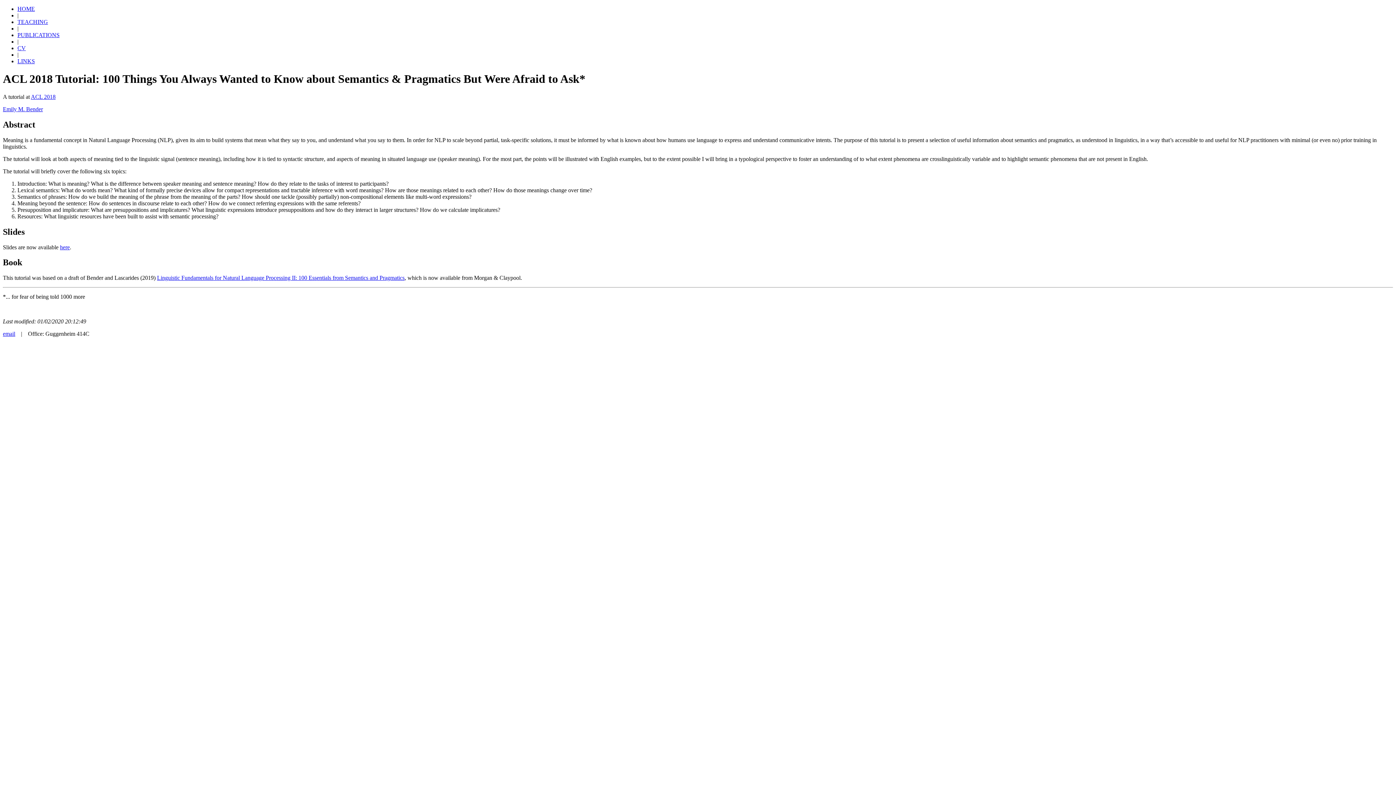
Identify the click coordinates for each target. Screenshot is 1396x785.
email (9, 334)
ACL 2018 (43, 97)
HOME (26, 9)
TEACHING (32, 22)
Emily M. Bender (23, 109)
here (65, 247)
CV (21, 48)
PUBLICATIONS (38, 35)
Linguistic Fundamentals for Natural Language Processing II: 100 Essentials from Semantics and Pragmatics (281, 278)
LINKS (26, 61)
